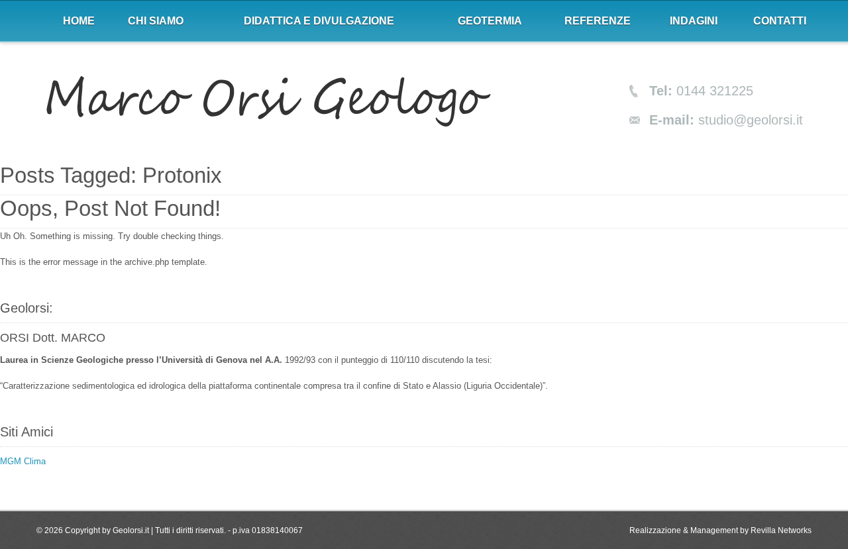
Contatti (779, 20)
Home (79, 20)
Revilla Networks (781, 530)
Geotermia (490, 20)
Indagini (693, 20)
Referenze (597, 20)
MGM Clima (23, 461)
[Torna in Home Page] (268, 103)
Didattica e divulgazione (319, 20)
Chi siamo (156, 20)
